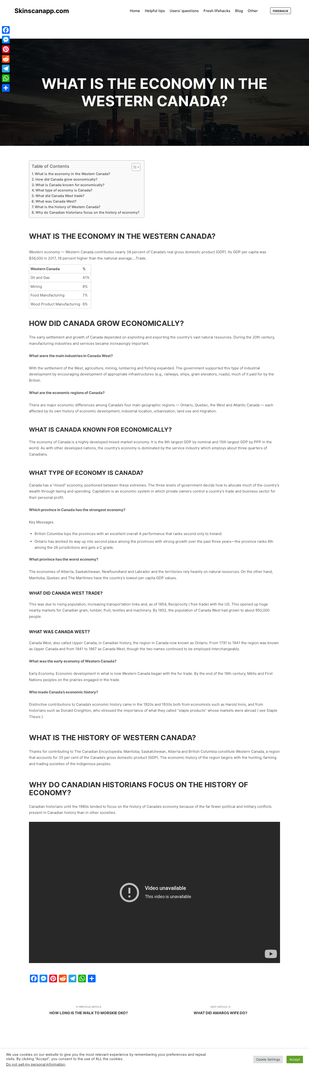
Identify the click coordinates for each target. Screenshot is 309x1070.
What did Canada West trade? (59, 196)
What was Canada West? (55, 201)
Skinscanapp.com (38, 10)
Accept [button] (294, 1059)
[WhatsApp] (6, 78)
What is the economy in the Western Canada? (72, 174)
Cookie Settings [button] (268, 1059)
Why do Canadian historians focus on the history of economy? (87, 212)
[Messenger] (6, 39)
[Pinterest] (6, 49)
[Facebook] (6, 30)
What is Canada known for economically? (69, 185)
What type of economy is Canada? (63, 190)
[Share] (6, 88)
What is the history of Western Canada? (67, 207)
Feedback (280, 11)
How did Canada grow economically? (66, 179)
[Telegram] (6, 68)
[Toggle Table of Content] (133, 167)
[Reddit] (6, 59)
